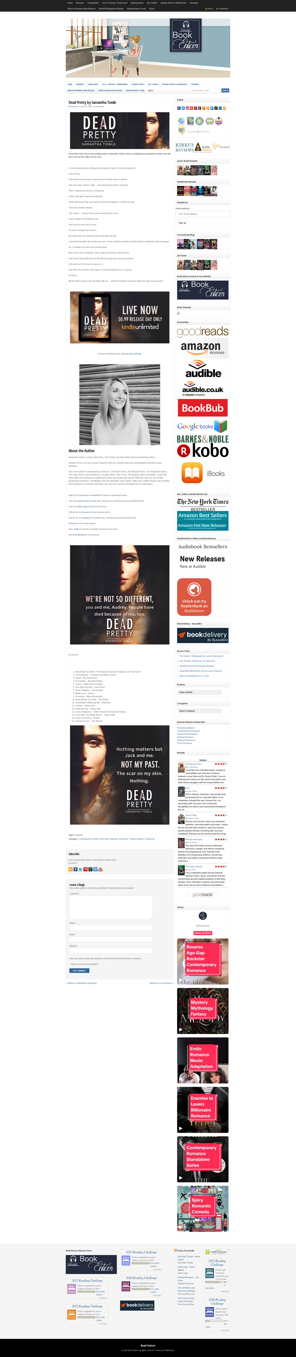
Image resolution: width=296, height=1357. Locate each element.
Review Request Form (136, 8)
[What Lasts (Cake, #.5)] (214, 174)
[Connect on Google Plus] (90, 869)
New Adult (104, 839)
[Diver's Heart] (200, 195)
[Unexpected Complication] (193, 195)
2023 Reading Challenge (141, 1252)
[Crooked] (214, 196)
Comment (74, 894)
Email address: (183, 208)
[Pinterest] (195, 108)
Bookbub (82, 535)
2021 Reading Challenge (87, 1280)
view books (103, 1298)
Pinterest (73, 523)
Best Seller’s (152, 2)
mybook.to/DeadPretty (131, 354)
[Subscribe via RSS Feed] (71, 869)
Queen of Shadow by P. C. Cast (194, 676)
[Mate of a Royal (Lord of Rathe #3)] (207, 248)
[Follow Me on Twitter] (80, 869)
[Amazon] (203, 108)
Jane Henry (192, 842)
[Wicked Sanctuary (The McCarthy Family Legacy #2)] (193, 175)
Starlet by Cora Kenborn (161, 983)
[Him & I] (214, 248)
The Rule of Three (193, 866)
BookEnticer (74, 106)
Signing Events (137, 2)
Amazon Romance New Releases (81, 8)
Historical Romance (186, 740)
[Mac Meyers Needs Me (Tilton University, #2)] (193, 248)
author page (82, 506)
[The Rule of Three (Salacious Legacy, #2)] (207, 174)
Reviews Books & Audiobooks (173, 2)
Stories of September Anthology (82, 983)
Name (72, 923)
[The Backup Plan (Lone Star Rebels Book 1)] (180, 174)
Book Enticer (148, 1345)
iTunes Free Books (185, 1250)
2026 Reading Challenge (217, 1301)
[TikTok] (216, 108)
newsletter (95, 495)
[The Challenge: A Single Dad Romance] (180, 249)
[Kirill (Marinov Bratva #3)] (200, 174)
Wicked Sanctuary (193, 839)
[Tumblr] (199, 108)
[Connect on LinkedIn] (95, 869)
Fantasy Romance (185, 737)
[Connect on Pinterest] (85, 869)
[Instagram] (187, 108)
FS (79, 1285)
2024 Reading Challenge (141, 1277)
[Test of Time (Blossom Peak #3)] (187, 175)
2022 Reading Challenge (87, 1306)
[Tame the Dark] (200, 248)
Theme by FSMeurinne (164, 1350)
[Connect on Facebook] (75, 869)
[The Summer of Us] (187, 195)
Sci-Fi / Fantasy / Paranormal (114, 2)
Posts (210, 8)
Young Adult (93, 2)
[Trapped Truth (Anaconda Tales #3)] (187, 249)
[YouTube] (191, 108)
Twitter (77, 529)
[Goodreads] (207, 108)
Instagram (86, 518)
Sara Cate (192, 870)
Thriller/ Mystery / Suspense (142, 839)
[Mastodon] (212, 108)
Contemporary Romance (188, 731)
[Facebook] (179, 108)
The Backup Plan (193, 764)
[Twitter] (183, 108)
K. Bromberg (193, 767)
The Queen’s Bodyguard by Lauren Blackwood (201, 656)
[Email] (220, 108)
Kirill (187, 788)
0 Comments (99, 106)
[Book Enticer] (148, 77)
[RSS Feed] (224, 108)
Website (73, 946)
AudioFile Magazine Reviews (111, 8)
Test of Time (190, 815)
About (152, 8)
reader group (83, 501)
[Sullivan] (180, 195)
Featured (78, 835)
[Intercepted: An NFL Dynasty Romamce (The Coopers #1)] (207, 196)
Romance (80, 2)
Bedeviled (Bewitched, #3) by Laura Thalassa (201, 671)
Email (72, 934)
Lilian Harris (192, 791)
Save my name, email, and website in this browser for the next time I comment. (105, 958)
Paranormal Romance (187, 734)
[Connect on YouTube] (100, 869)
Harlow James (193, 818)
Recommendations (186, 728)
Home (70, 2)
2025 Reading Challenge (217, 1262)
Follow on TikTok (203, 933)
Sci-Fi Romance (184, 743)
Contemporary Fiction (89, 839)
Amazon (85, 512)
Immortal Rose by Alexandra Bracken (197, 666)
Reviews (202, 760)
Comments (224, 8)
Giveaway (194, 2)
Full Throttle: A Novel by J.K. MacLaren (197, 661)
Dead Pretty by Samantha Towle (92, 102)
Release (114, 839)
